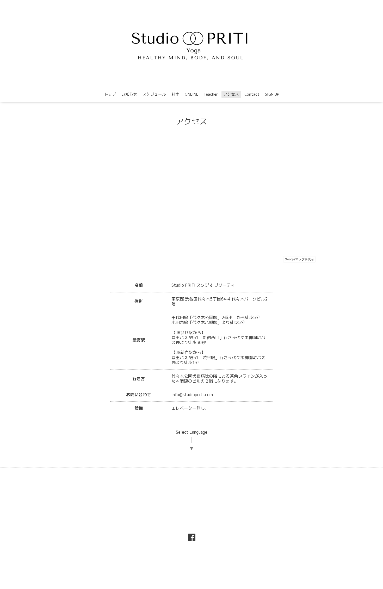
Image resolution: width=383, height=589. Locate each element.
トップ (110, 94)
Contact (252, 94)
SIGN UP (272, 94)
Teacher (211, 94)
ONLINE (191, 94)
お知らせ (129, 94)
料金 (175, 94)
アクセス (231, 94)
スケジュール (154, 94)
